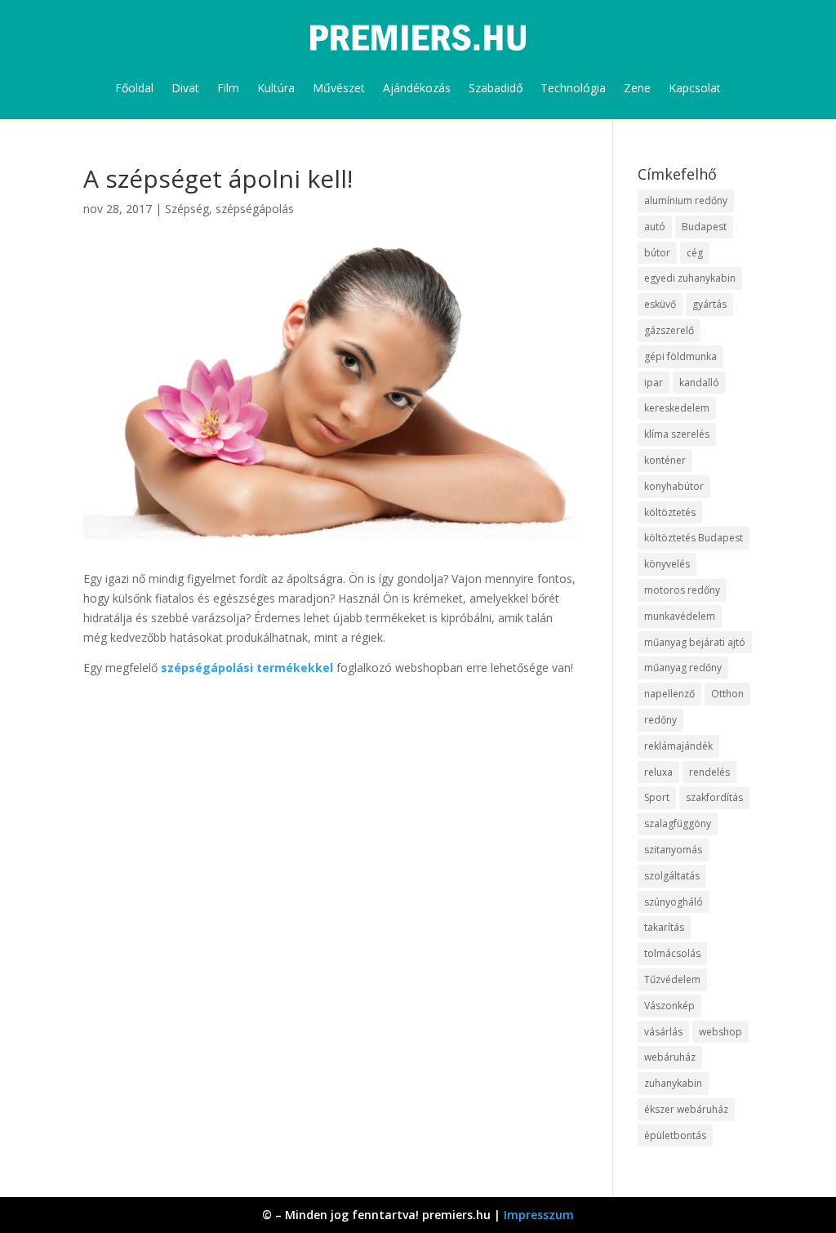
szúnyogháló (673, 902)
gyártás (709, 304)
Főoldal (134, 88)
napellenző (669, 694)
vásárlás (663, 1032)
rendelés (709, 772)
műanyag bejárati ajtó (694, 642)
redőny (660, 720)
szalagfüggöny (677, 823)
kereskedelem (676, 408)
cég (695, 253)
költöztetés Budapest (693, 538)
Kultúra (276, 88)
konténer (665, 460)
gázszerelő (669, 330)
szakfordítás (714, 797)
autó (654, 227)
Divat (185, 88)
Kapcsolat (695, 88)
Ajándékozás (417, 88)
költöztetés (670, 512)
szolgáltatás (672, 876)
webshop (720, 1032)
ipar (653, 382)
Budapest (704, 227)
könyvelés (667, 564)
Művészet (339, 88)
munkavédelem (679, 616)
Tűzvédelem (672, 979)
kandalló (699, 382)
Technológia (573, 88)
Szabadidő (495, 88)
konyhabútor (674, 486)
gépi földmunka (680, 356)
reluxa (658, 772)
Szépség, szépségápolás (229, 208)
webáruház (670, 1057)
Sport (656, 797)
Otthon (727, 694)
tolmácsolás (672, 953)
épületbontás (675, 1135)
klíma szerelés (676, 434)
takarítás (664, 927)
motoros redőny (682, 590)
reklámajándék (678, 746)
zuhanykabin (673, 1083)
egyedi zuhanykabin (690, 278)
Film (228, 88)
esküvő (660, 304)
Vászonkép (669, 1006)
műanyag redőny (683, 667)
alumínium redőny (685, 200)
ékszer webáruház (686, 1109)
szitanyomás (673, 850)
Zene (637, 88)
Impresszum (539, 1214)
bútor (657, 253)
